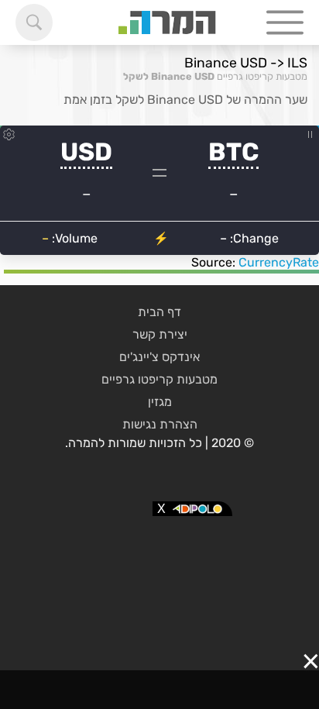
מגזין (160, 401)
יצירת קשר (159, 334)
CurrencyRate (278, 262)
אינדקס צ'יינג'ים (159, 356)
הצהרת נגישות (159, 424)
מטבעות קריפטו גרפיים (262, 76)
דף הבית (159, 312)
